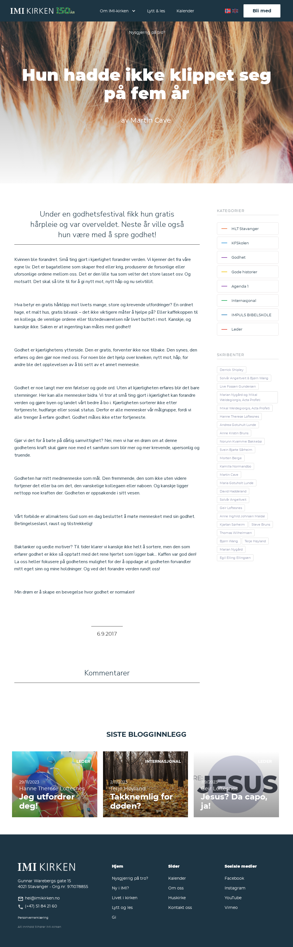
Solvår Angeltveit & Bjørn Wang (244, 378)
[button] (117, 10)
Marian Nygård (231, 549)
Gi (114, 917)
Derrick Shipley (231, 370)
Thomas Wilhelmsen (236, 533)
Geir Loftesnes (231, 508)
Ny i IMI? (120, 888)
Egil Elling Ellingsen (235, 558)
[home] (42, 11)
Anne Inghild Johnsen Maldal (242, 516)
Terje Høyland (255, 541)
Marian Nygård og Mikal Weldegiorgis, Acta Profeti (240, 397)
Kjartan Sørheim (232, 524)
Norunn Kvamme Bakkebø (241, 441)
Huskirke (177, 897)
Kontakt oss (180, 907)
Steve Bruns (261, 524)
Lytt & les (156, 10)
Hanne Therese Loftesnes (239, 416)
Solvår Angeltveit (233, 500)
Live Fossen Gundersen (238, 386)
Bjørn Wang (229, 541)
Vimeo (231, 907)
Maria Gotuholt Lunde (237, 483)
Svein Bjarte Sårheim (236, 450)
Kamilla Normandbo (235, 466)
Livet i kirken (124, 897)
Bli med (262, 10)
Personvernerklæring (33, 918)
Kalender (185, 10)
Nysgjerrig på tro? (147, 32)
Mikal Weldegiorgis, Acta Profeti (245, 408)
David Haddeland (233, 491)
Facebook (234, 878)
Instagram (235, 888)
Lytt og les (122, 907)
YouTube (233, 897)
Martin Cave (229, 475)
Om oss (176, 888)
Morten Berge (231, 458)
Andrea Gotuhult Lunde (238, 425)
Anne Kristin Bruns (234, 433)
